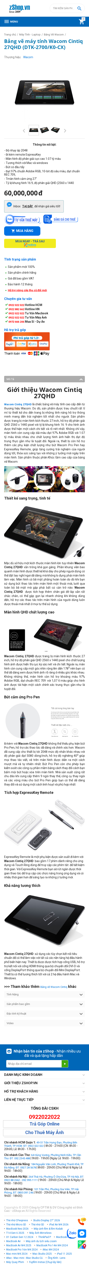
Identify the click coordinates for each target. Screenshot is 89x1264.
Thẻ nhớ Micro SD (16, 1224)
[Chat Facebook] (82, 1233)
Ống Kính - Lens (56, 1257)
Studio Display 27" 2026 (46, 1220)
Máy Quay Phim (15, 1262)
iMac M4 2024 (51, 1249)
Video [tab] (10, 1023)
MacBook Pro (63, 1237)
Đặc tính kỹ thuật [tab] (16, 1013)
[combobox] (67, 8)
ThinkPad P (44, 1237)
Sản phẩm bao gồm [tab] (18, 1004)
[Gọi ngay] (82, 1221)
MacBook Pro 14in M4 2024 (52, 1245)
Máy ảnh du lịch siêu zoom (41, 1241)
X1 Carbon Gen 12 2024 (19, 1237)
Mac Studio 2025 (42, 1253)
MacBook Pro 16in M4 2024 (21, 1249)
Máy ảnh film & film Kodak (48, 1228)
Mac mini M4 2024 (16, 1253)
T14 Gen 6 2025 (15, 1232)
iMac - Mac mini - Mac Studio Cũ (24, 1257)
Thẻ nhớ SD (37, 1224)
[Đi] (64, 1063)
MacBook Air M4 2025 (18, 1245)
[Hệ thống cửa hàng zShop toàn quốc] (82, 1244)
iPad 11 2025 (64, 1253)
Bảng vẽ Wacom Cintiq (53, 986)
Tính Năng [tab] (13, 994)
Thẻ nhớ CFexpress (17, 1220)
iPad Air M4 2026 (59, 1224)
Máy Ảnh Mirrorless (40, 1232)
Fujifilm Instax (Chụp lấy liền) (45, 1262)
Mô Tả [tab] (10, 379)
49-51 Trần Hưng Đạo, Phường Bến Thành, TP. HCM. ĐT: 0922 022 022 (40, 1144)
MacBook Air (13, 1241)
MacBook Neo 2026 (17, 1228)
